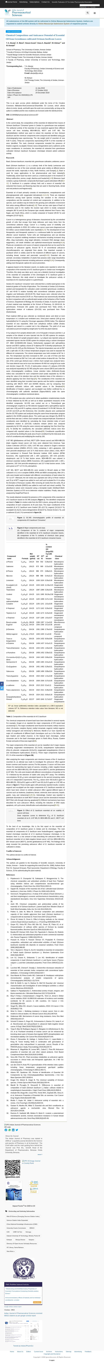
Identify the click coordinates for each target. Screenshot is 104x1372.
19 (63, 242)
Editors (28, 1351)
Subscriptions (34, 2)
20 (46, 255)
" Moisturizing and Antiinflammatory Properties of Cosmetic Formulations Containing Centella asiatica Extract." (21, 1291)
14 (35, 205)
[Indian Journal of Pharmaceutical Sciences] (17, 13)
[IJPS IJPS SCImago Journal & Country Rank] (31, 1162)
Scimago (28, 1232)
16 (42, 230)
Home (12, 1351)
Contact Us (46, 2)
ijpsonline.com (51, 1357)
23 (50, 260)
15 (22, 215)
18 (61, 242)
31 (34, 795)
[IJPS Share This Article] (6, 1130)
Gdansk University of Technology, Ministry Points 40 (23, 1236)
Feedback (88, 1351)
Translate (92, 7)
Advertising (23, 2)
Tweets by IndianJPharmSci (23, 1346)
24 (52, 260)
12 (45, 195)
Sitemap (68, 1351)
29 (31, 795)
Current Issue (38, 1351)
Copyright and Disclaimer (52, 1354)
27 (16, 726)
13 (47, 195)
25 (35, 379)
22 (48, 255)
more (40, 1154)
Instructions (59, 1351)
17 (44, 230)
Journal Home (12, 2)
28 (35, 741)
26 (63, 386)
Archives (49, 1351)
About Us (20, 1351)
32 (39, 800)
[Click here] (52, 1360)
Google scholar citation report (12, 1306)
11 (7, 183)
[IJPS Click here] (23, 1331)
